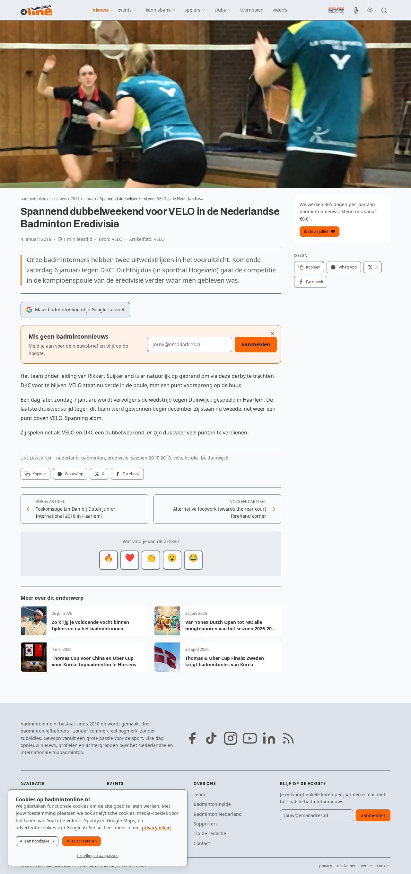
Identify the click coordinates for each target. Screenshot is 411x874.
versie (366, 866)
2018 (75, 198)
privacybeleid (156, 827)
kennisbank (158, 10)
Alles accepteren (82, 841)
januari (89, 198)
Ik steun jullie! (316, 231)
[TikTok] (211, 738)
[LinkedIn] (269, 738)
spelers (192, 10)
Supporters (206, 824)
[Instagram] (230, 738)
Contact (202, 843)
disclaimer (346, 866)
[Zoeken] (384, 10)
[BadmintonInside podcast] (355, 10)
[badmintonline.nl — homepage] (36, 10)
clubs (220, 10)
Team (199, 794)
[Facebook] (192, 738)
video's (280, 10)
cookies (383, 866)
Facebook (131, 474)
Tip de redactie (210, 833)
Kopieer (39, 474)
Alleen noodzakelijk (37, 841)
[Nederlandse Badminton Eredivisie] (336, 10)
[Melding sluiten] (272, 333)
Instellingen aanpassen (97, 855)
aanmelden (255, 344)
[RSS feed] (288, 738)
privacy (325, 866)
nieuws (101, 10)
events (125, 10)
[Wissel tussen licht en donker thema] (369, 10)
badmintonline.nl (35, 198)
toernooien (252, 10)
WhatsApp (74, 474)
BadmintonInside (212, 804)
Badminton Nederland (218, 814)
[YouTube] (250, 738)
